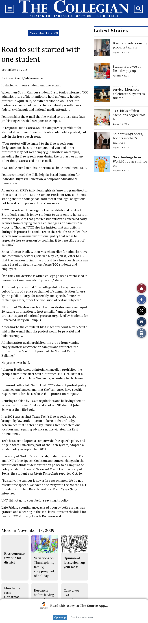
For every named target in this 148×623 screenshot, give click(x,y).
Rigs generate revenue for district (14, 557)
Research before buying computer (44, 594)
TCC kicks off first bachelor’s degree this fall (129, 114)
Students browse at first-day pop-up (127, 68)
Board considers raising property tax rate (130, 45)
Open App (60, 617)
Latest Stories (111, 30)
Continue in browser (82, 617)
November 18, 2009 (44, 33)
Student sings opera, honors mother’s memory (128, 138)
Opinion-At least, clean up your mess (74, 562)
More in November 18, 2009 (27, 530)
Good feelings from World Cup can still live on (130, 161)
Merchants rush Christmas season (12, 594)
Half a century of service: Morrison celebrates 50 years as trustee (129, 91)
